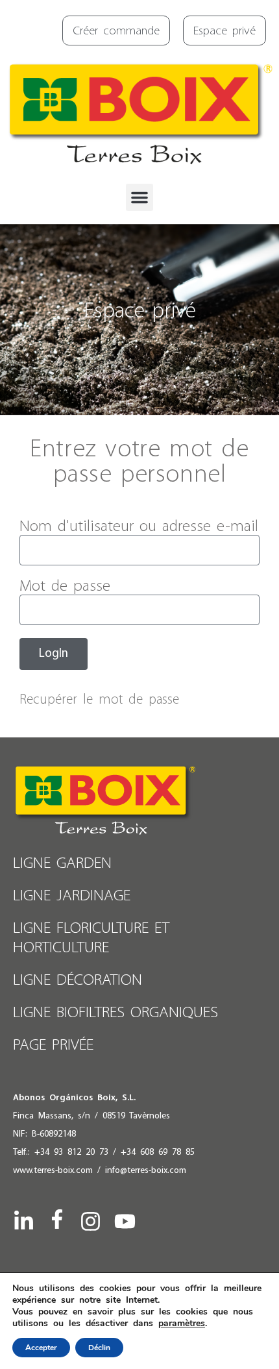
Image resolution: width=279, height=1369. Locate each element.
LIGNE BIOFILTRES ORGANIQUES (115, 1013)
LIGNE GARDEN (62, 864)
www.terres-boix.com (53, 1171)
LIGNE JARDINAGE (71, 896)
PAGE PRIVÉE (53, 1045)
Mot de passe (64, 586)
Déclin (99, 1347)
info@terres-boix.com (145, 1171)
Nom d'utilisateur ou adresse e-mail (138, 527)
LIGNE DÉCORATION (77, 980)
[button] (139, 197)
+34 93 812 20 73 (71, 1152)
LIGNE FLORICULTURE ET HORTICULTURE (91, 938)
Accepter (41, 1347)
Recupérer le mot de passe (99, 700)
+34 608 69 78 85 (158, 1152)
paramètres (181, 1323)
